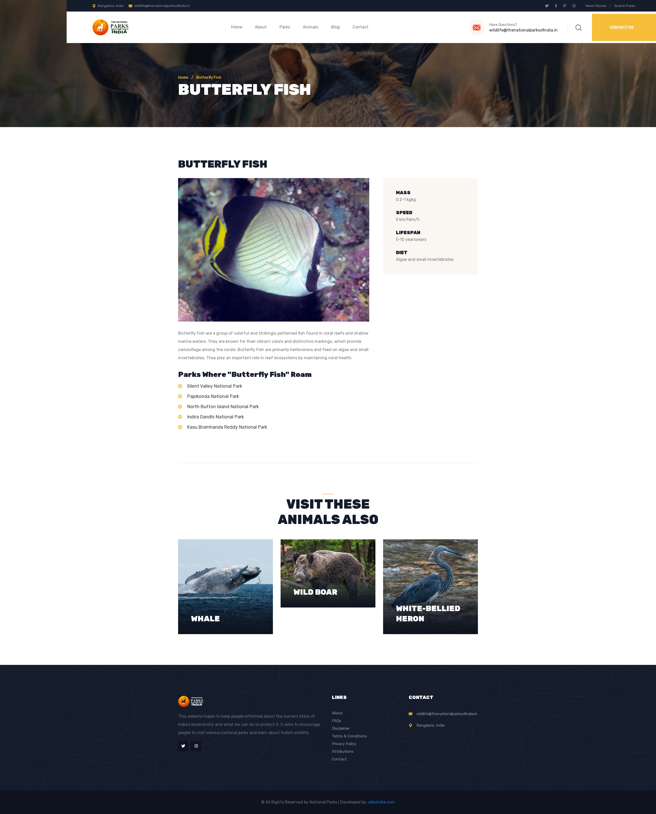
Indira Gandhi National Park (215, 417)
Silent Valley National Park (214, 386)
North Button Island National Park (223, 406)
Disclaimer (341, 728)
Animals (310, 27)
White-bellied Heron (428, 592)
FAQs (336, 720)
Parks (285, 27)
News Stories (596, 6)
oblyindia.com (381, 802)
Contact (360, 27)
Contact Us (621, 27)
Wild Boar (315, 570)
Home (236, 27)
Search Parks (625, 6)
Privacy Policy (344, 743)
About (261, 27)
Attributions (343, 751)
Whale (205, 597)
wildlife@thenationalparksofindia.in (162, 6)
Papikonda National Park (213, 396)
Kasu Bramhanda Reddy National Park (227, 427)
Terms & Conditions (349, 736)
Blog (335, 27)
